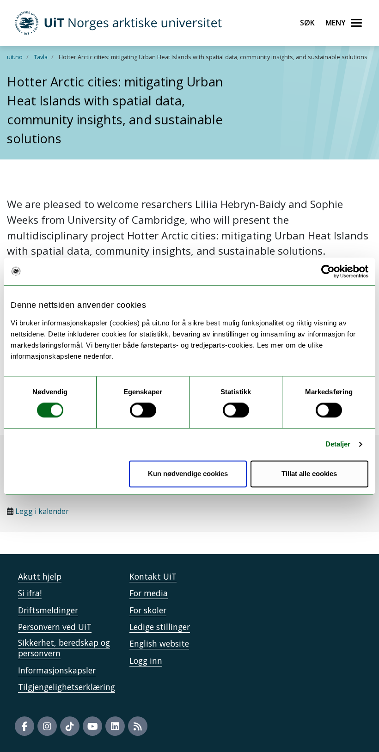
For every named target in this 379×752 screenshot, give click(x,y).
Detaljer (338, 444)
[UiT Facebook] (24, 726)
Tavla (41, 57)
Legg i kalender (42, 511)
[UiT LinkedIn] (115, 726)
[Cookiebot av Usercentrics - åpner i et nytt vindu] (327, 271)
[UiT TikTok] (69, 726)
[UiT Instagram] (47, 726)
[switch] (143, 410)
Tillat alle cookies (309, 473)
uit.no (15, 57)
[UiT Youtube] (92, 726)
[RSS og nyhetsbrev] (137, 726)
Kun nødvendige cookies (188, 473)
